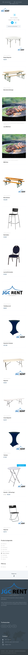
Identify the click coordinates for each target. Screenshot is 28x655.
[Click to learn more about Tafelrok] (14, 439)
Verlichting (5, 555)
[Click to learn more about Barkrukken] (14, 219)
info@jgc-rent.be (8, 644)
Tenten (14, 626)
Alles (19, 19)
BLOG (7, 651)
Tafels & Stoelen (6, 55)
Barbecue (5, 123)
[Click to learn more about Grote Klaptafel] (14, 402)
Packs (9, 123)
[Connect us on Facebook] (14, 576)
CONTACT (3, 651)
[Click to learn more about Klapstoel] (14, 514)
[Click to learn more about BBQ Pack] (14, 146)
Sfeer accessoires (6, 551)
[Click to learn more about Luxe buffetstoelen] (14, 256)
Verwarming (6, 124)
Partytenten (14, 123)
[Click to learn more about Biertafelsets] (14, 181)
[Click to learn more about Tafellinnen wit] (14, 291)
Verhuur (4, 566)
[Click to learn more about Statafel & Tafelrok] (14, 327)
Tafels (10, 626)
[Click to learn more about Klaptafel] (14, 364)
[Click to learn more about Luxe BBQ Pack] (14, 109)
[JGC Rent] (5, 10)
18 (14, 19)
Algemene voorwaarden (20, 651)
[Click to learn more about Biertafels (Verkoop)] (14, 76)
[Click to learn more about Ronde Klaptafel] (14, 41)
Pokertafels (5, 549)
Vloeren (4, 559)
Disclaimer (11, 651)
